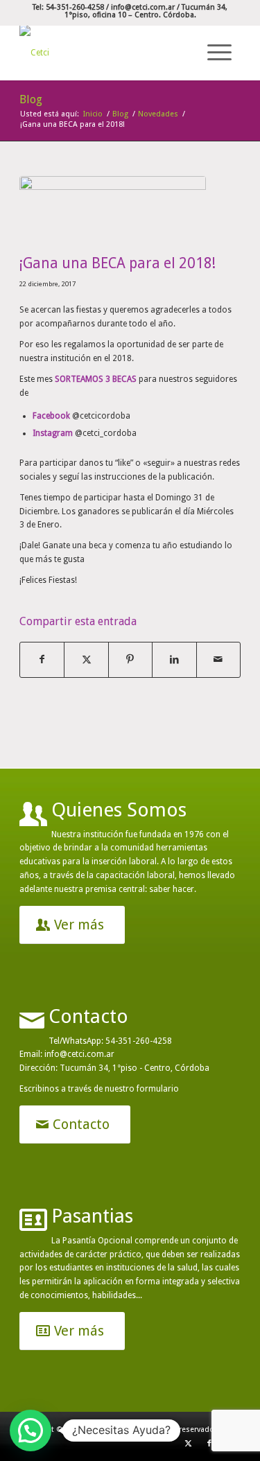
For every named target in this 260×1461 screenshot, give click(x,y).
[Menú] (217, 52)
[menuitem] (217, 52)
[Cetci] (107, 52)
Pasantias (92, 1216)
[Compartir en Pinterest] (130, 659)
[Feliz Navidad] (112, 211)
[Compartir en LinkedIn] (174, 659)
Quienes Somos (119, 809)
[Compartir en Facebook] (42, 659)
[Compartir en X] (85, 659)
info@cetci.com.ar (143, 7)
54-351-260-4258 (138, 1041)
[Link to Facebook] (209, 1443)
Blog (30, 99)
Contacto (88, 1016)
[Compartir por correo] (218, 659)
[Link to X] (188, 1443)
